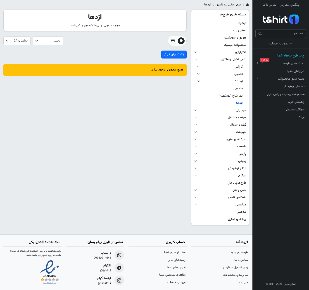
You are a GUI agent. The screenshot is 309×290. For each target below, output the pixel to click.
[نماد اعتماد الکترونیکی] (50, 272)
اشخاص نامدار (237, 197)
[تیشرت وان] (280, 19)
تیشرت (242, 23)
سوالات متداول (295, 109)
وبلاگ (301, 117)
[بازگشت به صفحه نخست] (247, 4)
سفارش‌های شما (174, 252)
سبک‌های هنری (236, 139)
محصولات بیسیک (235, 45)
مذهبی (241, 212)
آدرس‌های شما (176, 267)
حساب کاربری (175, 242)
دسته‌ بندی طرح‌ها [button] (283, 63)
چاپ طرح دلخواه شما (290, 55)
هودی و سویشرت (235, 37)
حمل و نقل (239, 190)
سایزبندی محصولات (235, 275)
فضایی (238, 74)
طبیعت (241, 146)
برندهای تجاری (237, 219)
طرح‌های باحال (237, 182)
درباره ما (243, 282)
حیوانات (241, 132)
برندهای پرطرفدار (294, 86)
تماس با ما (269, 4)
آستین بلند (239, 30)
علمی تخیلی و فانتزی (228, 4)
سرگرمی (241, 175)
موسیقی (241, 110)
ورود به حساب (278, 43)
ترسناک (238, 81)
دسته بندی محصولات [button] (291, 78)
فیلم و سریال (238, 124)
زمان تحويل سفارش (235, 267)
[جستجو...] (260, 33)
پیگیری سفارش (289, 4)
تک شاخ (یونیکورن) (231, 95)
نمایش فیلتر (171, 54)
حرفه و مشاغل (237, 117)
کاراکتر (239, 66)
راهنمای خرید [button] (296, 102)
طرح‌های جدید (295, 71)
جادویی (238, 88)
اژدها (239, 103)
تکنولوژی (240, 52)
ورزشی (242, 161)
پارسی (242, 153)
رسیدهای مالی (176, 260)
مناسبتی (240, 204)
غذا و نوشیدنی (237, 168)
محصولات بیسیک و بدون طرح (285, 94)
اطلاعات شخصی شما (172, 275)
